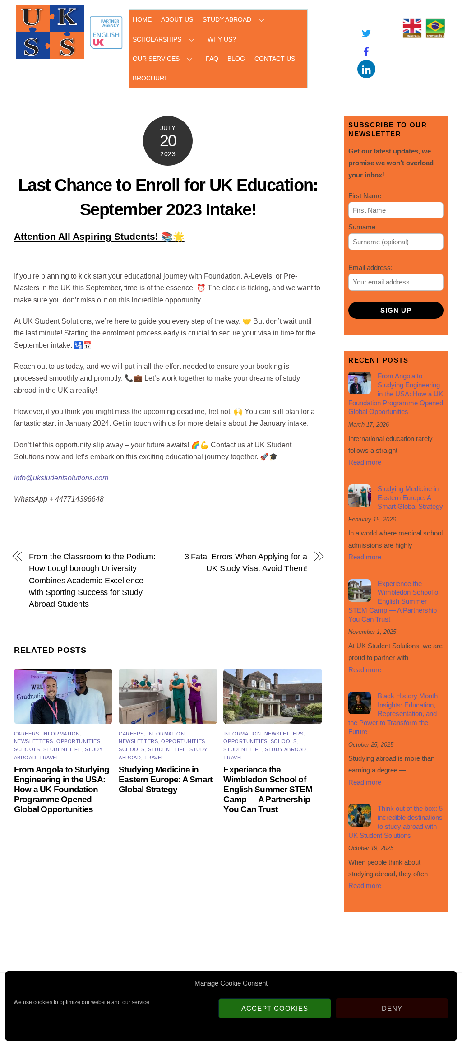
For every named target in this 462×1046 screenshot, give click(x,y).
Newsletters (33, 741)
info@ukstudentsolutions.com (61, 478)
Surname (361, 227)
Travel (49, 757)
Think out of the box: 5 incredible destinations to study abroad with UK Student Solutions (395, 821)
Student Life (62, 749)
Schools (27, 749)
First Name (364, 196)
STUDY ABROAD (227, 19)
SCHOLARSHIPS (157, 39)
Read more (364, 462)
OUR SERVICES (156, 58)
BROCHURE (150, 78)
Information (61, 733)
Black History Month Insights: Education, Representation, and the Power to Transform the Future (393, 713)
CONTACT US (274, 58)
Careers (26, 733)
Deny (392, 1008)
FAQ (212, 58)
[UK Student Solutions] (50, 54)
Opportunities (78, 741)
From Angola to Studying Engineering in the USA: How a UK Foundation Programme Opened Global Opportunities (61, 789)
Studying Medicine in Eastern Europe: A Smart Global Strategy (165, 779)
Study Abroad (285, 749)
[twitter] (366, 33)
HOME (142, 19)
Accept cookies (274, 1008)
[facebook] (366, 51)
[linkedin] (366, 69)
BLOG (236, 58)
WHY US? (222, 39)
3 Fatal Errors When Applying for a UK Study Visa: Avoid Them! (246, 562)
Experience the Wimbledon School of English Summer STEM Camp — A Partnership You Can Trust (267, 789)
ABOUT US (177, 19)
